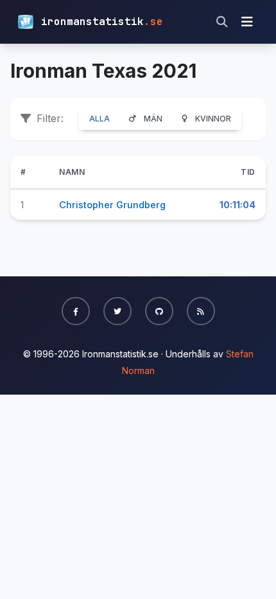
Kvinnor (213, 118)
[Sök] (222, 22)
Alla (99, 118)
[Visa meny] (247, 21)
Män (153, 118)
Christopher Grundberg (112, 204)
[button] (76, 311)
